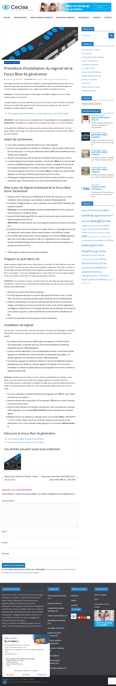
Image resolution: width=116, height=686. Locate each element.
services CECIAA (98, 263)
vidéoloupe (104, 275)
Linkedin (74, 605)
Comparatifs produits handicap (92, 57)
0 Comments (39, 79)
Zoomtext (101, 279)
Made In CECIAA (105, 240)
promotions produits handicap (93, 255)
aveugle (48, 79)
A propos (97, 17)
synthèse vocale (88, 267)
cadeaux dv (86, 225)
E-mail (5, 542)
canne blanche (97, 226)
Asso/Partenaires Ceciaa (90, 50)
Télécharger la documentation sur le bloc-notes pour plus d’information (38, 113)
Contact (108, 17)
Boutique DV (84, 17)
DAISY (106, 225)
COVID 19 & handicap (89, 61)
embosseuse (91, 232)
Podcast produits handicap (91, 72)
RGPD (96, 599)
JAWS (84, 236)
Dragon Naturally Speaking (91, 229)
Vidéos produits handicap (41, 17)
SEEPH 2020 (85, 83)
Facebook (74, 596)
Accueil (7, 17)
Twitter (73, 600)
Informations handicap (89, 65)
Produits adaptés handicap (91, 76)
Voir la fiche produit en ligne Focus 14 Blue (25, 442)
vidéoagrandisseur (89, 275)
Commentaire (8, 501)
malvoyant (89, 245)
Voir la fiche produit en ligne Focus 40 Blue (25, 439)
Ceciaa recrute (20, 17)
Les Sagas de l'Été (88, 68)
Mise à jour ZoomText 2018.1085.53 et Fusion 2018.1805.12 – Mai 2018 (58, 478)
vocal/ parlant (88, 279)
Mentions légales (100, 595)
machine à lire (92, 240)
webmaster (19, 79)
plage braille (64, 79)
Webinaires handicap (89, 91)
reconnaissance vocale (90, 259)
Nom (5, 531)
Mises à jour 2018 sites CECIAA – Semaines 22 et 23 (21, 478)
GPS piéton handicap (103, 232)
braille (107, 221)
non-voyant (55, 79)
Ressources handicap (65, 17)
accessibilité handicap (92, 210)
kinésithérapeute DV (94, 237)
